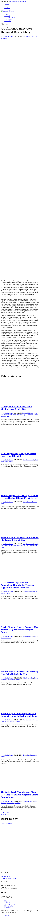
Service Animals (30, 36)
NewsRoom (29, 415)
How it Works (8, 19)
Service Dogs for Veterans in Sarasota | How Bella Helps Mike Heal (19, 672)
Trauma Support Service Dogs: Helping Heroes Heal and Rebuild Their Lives (19, 496)
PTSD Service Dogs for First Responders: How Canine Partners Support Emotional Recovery (17, 585)
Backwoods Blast (9, 17)
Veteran (8, 416)
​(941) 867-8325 (5, 876)
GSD (27, 545)
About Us (7, 16)
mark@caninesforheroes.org (9, 878)
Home (6, 14)
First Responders (6, 415)
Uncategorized (10, 679)
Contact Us (7, 21)
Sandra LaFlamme (8, 36)
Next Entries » (5, 814)
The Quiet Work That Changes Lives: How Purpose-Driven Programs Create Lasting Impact (19, 794)
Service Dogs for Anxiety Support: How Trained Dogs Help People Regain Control (19, 629)
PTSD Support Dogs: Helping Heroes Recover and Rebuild (18, 454)
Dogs (23, 36)
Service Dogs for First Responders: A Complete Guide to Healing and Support (20, 714)
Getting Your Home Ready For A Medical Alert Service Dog (16, 407)
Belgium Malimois (27, 413)
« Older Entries (5, 812)
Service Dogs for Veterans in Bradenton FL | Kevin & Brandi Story (20, 538)
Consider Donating (6, 823)
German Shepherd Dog (18, 415)
